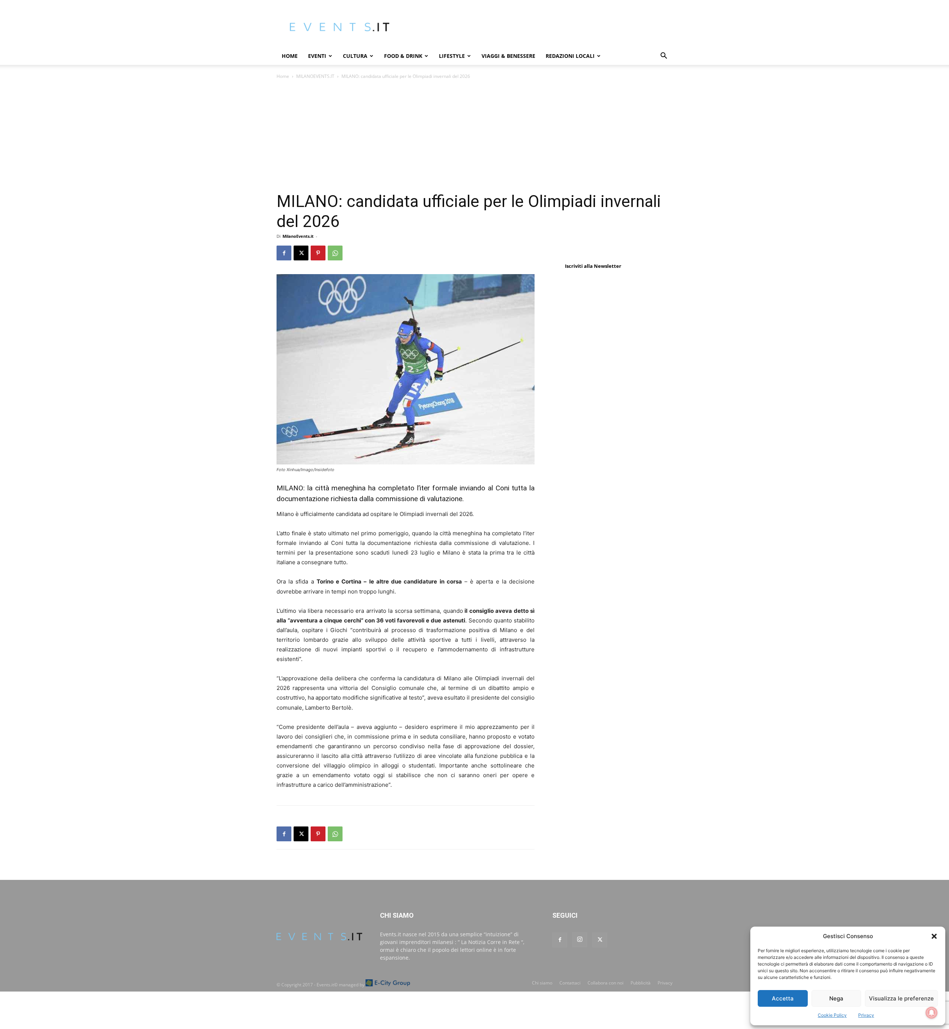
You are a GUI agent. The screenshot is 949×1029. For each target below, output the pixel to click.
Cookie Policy (832, 1015)
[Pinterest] (318, 253)
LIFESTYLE (452, 55)
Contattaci (570, 983)
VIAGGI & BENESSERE (508, 55)
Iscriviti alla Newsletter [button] (593, 266)
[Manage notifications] (932, 1013)
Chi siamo (542, 983)
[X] (301, 253)
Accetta (783, 998)
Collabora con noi (606, 983)
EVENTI (317, 55)
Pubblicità (641, 983)
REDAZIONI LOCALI (570, 55)
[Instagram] (579, 939)
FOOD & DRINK (403, 55)
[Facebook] (284, 253)
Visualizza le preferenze (901, 998)
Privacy (866, 1015)
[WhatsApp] (335, 253)
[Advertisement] (474, 136)
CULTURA (355, 55)
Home (290, 55)
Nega (836, 998)
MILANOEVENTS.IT (315, 76)
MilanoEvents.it (298, 236)
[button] (934, 936)
